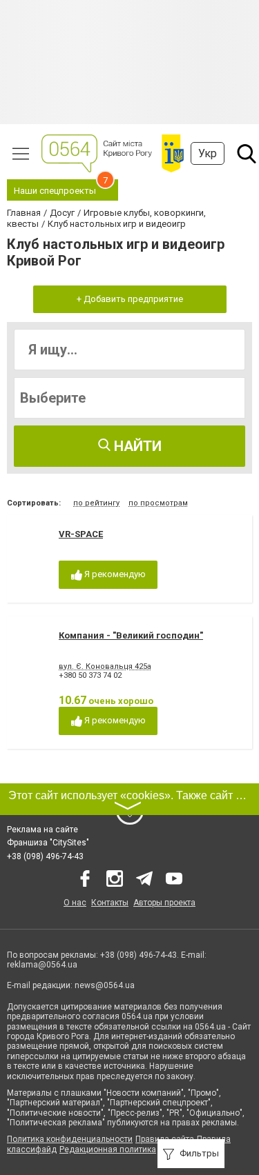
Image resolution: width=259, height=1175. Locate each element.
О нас (75, 902)
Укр (207, 153)
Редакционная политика (107, 1149)
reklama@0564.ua (42, 965)
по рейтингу (96, 503)
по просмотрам (158, 503)
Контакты (109, 902)
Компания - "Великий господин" (131, 635)
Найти (136, 446)
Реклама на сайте (42, 829)
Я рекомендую (114, 574)
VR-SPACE (81, 534)
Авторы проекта (164, 902)
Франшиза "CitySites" (48, 842)
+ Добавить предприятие (130, 299)
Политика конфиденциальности (70, 1139)
